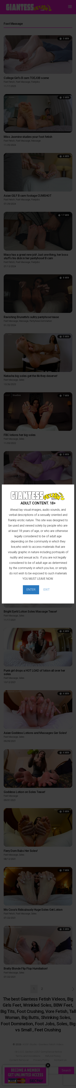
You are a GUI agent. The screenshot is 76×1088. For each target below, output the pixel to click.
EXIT (47, 589)
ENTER (31, 589)
